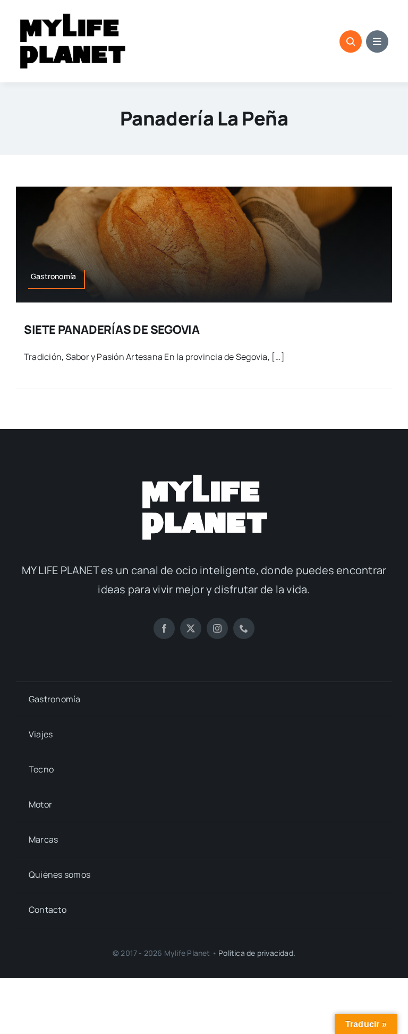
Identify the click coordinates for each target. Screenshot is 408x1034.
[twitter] (190, 628)
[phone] (243, 628)
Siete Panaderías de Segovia (112, 330)
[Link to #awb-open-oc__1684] (377, 41)
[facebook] (164, 628)
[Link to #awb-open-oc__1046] (350, 41)
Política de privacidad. (256, 953)
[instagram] (217, 628)
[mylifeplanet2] (204, 476)
